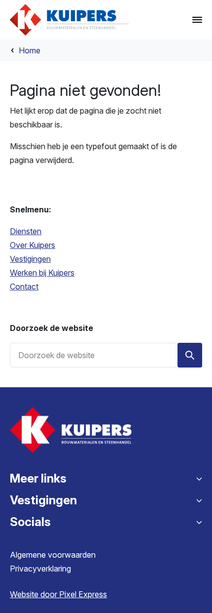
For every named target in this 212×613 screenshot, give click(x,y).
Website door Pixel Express (58, 594)
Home (29, 50)
